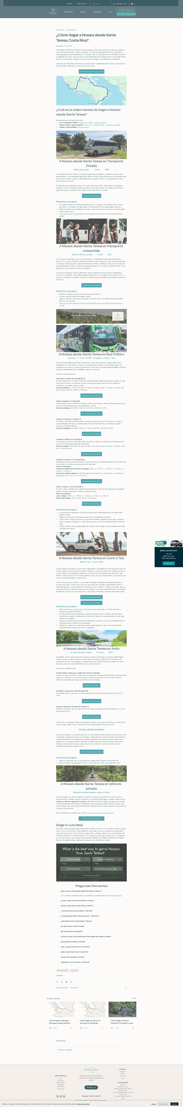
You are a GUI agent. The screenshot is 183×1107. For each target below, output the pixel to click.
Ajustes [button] (153, 1104)
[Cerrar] (181, 1103)
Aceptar (174, 1104)
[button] (181, 541)
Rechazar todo (163, 1104)
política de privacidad (83, 1104)
